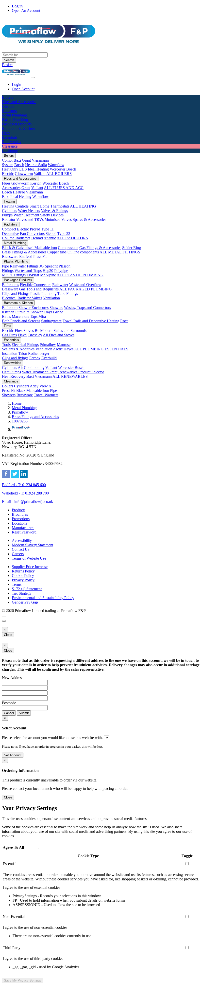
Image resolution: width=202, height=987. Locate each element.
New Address (12, 678)
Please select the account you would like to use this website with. (52, 738)
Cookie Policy (23, 575)
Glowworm (24, 173)
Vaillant (40, 173)
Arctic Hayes (63, 349)
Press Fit (40, 256)
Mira (42, 316)
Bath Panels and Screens (21, 321)
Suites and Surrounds (69, 330)
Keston (35, 183)
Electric (8, 173)
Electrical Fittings (25, 344)
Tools (6, 344)
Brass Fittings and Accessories (35, 417)
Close (8, 635)
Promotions (21, 519)
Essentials (11, 340)
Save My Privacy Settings (22, 980)
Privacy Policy (23, 580)
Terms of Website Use (29, 558)
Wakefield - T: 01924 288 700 (25, 493)
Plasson (64, 266)
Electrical (9, 298)
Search (9, 60)
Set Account (12, 755)
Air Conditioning (31, 367)
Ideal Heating (38, 169)
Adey (34, 386)
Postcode (9, 703)
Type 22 (63, 233)
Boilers (9, 155)
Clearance (11, 381)
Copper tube (57, 252)
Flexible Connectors (35, 285)
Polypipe (61, 270)
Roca (124, 321)
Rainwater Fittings (24, 266)
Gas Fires (9, 335)
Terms (16, 584)
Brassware (10, 256)
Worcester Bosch (63, 169)
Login (16, 84)
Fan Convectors (32, 233)
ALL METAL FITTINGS (120, 252)
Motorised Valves (58, 219)
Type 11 (47, 229)
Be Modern (43, 330)
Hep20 (48, 270)
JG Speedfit (48, 266)
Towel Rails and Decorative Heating (91, 321)
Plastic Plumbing (16, 261)
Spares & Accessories (89, 219)
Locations (19, 523)
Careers (18, 554)
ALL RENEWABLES (70, 376)
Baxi (17, 160)
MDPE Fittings (14, 275)
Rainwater (60, 285)
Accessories (11, 188)
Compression (68, 248)
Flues (6, 183)
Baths (6, 316)
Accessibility (22, 540)
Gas (22, 289)
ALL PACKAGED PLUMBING (85, 289)
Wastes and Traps (28, 270)
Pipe (5, 266)
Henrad (37, 238)
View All (46, 386)
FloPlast (33, 275)
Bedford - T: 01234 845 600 (24, 485)
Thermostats (59, 206)
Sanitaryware (51, 321)
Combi (7, 160)
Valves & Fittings (54, 211)
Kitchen (8, 312)
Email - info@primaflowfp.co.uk (27, 501)
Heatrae (19, 192)
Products (18, 510)
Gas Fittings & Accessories (100, 248)
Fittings (8, 270)
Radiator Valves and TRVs (23, 219)
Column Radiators (16, 238)
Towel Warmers (46, 395)
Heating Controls (15, 206)
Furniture (22, 312)
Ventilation (51, 298)
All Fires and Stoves (58, 335)
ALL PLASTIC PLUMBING (80, 275)
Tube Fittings (67, 293)
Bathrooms (10, 285)
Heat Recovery (13, 376)
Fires (7, 326)
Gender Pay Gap (25, 602)
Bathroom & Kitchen (18, 303)
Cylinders (9, 211)
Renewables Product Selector (81, 372)
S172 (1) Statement (27, 589)
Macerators (20, 316)
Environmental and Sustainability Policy (43, 598)
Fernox (34, 358)
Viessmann (40, 160)
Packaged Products (18, 280)
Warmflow (56, 165)
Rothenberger (38, 353)
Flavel (22, 335)
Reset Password (24, 532)
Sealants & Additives (18, 349)
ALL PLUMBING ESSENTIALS (101, 349)
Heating (9, 201)
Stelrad (51, 233)
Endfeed (25, 256)
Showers (56, 307)
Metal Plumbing (15, 243)
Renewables (12, 363)
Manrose (63, 344)
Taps (33, 316)
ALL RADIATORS (72, 238)
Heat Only (10, 169)
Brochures (20, 514)
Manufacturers (23, 528)
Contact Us (20, 549)
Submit (24, 713)
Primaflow (48, 344)
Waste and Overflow (85, 285)
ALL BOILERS (59, 173)
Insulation (9, 353)
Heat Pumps (11, 372)
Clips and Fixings (15, 293)
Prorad (35, 229)
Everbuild (49, 358)
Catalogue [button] (10, 151)
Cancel (9, 713)
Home (16, 403)
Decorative (10, 233)
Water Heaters (29, 211)
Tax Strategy (22, 593)
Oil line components (83, 252)
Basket (7, 65)
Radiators (10, 224)
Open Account (23, 89)
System (7, 165)
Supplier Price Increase (30, 567)
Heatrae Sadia (36, 165)
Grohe (58, 312)
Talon (22, 353)
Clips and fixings (15, 358)
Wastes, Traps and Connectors (87, 307)
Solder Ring (131, 248)
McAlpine (48, 275)
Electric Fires (12, 330)
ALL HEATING (83, 206)
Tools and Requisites (42, 289)
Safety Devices (52, 215)
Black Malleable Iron (32, 390)
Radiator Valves (29, 298)
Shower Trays (41, 312)
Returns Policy (23, 571)
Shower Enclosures (33, 307)
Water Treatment (26, 215)
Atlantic (50, 238)
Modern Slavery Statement (32, 545)
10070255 (20, 421)
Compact (9, 229)
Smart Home (39, 206)
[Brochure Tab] (4, 616)
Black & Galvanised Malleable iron (29, 248)
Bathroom (9, 307)
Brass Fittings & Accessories (24, 252)
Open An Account (26, 10)
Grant (26, 160)
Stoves (28, 330)
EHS (23, 169)
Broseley (35, 335)
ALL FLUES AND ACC (64, 188)
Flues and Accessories (20, 178)
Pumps (7, 215)
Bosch (19, 165)
